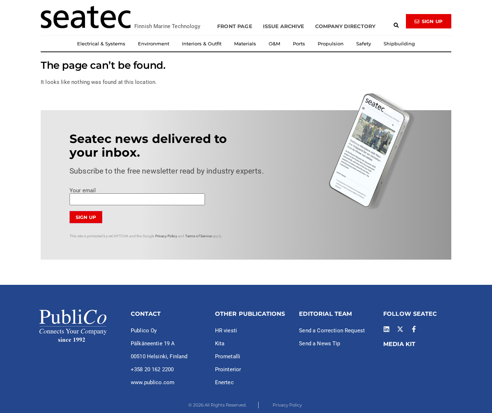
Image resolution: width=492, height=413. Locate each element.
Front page (234, 26)
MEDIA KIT (399, 344)
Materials (245, 43)
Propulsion (331, 43)
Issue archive (283, 26)
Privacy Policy (166, 236)
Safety (363, 43)
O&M (274, 43)
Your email (83, 191)
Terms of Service (198, 236)
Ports (299, 43)
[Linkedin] (386, 329)
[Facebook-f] (414, 329)
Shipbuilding (399, 43)
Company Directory (345, 26)
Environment (153, 43)
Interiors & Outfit (202, 43)
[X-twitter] (400, 329)
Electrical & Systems (101, 43)
